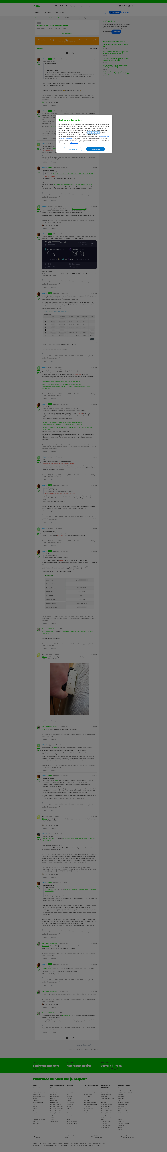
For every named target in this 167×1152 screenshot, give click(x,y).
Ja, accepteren (95, 149)
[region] (84, 134)
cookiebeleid (104, 136)
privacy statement (66, 139)
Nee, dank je (73, 149)
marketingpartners (93, 132)
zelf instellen (74, 143)
